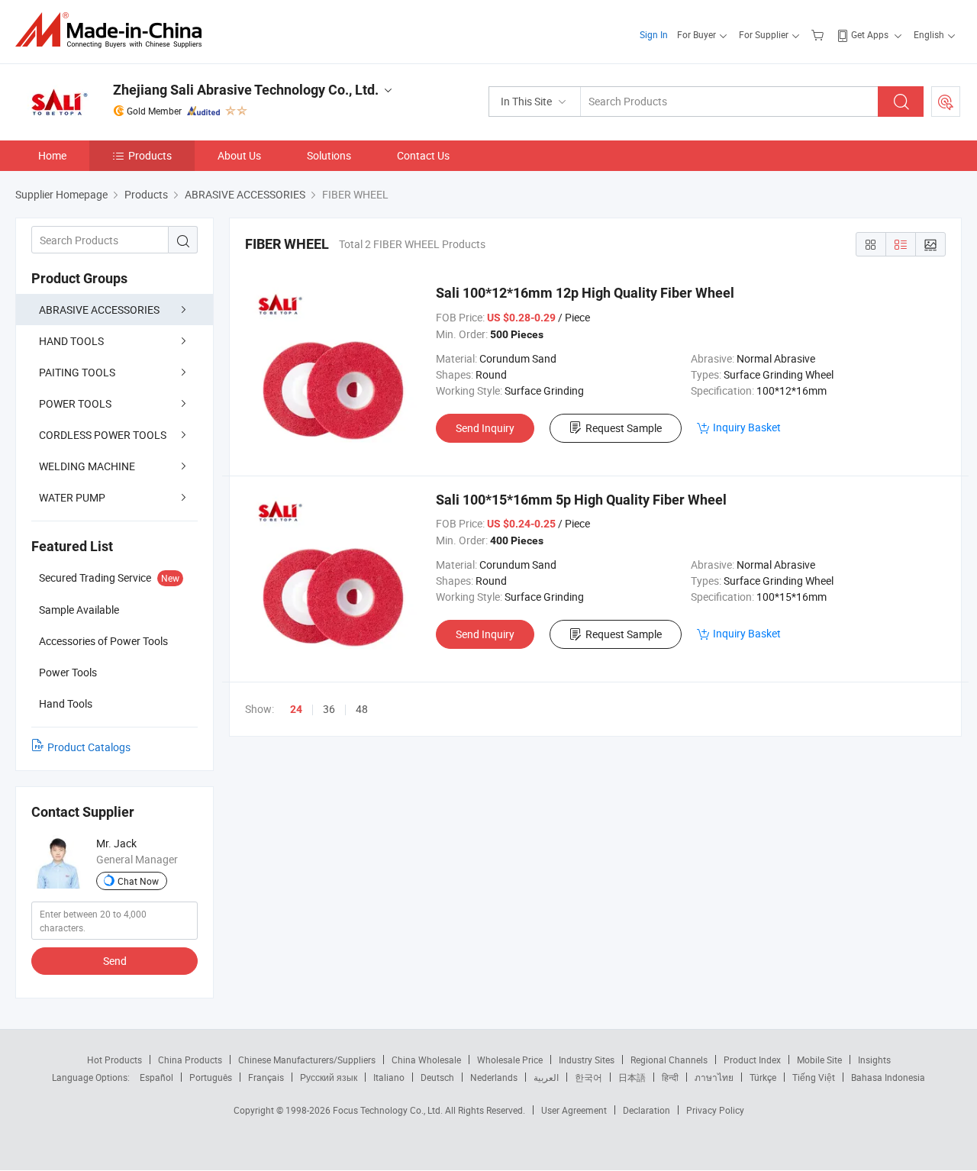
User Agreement (574, 1110)
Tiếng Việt (813, 1077)
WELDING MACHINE (87, 466)
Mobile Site (819, 1059)
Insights (874, 1059)
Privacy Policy (715, 1110)
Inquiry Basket (747, 427)
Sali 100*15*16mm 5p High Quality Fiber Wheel (581, 500)
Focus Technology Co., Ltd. (389, 1110)
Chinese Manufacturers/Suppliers (307, 1059)
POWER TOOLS (75, 403)
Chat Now (138, 881)
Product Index (752, 1059)
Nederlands (494, 1077)
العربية (546, 1077)
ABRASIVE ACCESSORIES (99, 309)
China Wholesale (426, 1059)
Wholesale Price (510, 1059)
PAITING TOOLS (77, 372)
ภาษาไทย (714, 1077)
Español (156, 1077)
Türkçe (763, 1077)
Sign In (654, 34)
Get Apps (870, 34)
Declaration (646, 1110)
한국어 (588, 1077)
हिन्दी (670, 1077)
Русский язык (328, 1077)
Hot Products (114, 1059)
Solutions (329, 155)
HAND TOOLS (71, 341)
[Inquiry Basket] (819, 34)
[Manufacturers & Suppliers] (113, 30)
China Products (190, 1059)
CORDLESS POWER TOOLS (102, 434)
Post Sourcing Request (945, 101)
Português (210, 1077)
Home (52, 155)
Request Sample (623, 428)
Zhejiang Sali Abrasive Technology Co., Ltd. (246, 90)
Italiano (389, 1077)
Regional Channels (669, 1059)
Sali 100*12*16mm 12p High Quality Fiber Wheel (585, 293)
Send (115, 960)
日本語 (632, 1077)
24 (296, 709)
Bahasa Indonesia (888, 1077)
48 (362, 709)
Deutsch (437, 1077)
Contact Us (423, 155)
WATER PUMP (72, 497)
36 (329, 709)
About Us (239, 155)
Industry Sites (586, 1059)
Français (266, 1077)
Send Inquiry (485, 428)
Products (150, 155)
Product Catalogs (89, 747)
